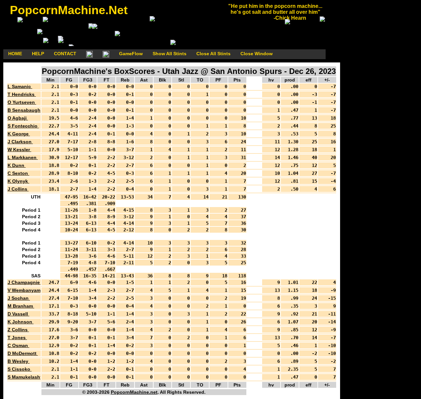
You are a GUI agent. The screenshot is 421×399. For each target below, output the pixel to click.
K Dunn (17, 165)
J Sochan (19, 298)
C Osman (18, 345)
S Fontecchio (23, 126)
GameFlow (131, 53)
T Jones (17, 337)
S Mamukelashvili (28, 377)
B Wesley (19, 361)
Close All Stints (213, 53)
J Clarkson (20, 141)
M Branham (21, 306)
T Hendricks (22, 94)
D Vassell (18, 314)
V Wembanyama (26, 290)
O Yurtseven (22, 102)
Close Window (256, 53)
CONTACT (65, 53)
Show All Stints (169, 53)
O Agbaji (18, 118)
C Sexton (18, 173)
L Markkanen (23, 157)
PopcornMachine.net (134, 392)
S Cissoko (20, 369)
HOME (15, 53)
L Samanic (20, 86)
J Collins (18, 189)
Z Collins (18, 329)
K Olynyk (18, 181)
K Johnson (21, 321)
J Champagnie (24, 282)
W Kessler (19, 149)
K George (19, 133)
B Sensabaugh (25, 110)
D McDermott (23, 353)
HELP (38, 53)
